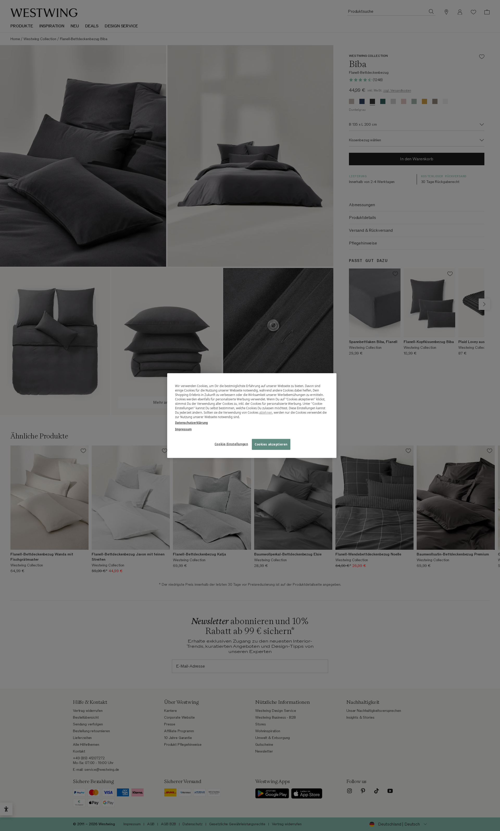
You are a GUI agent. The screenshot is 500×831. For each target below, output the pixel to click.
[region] (251, 415)
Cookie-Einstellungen (231, 444)
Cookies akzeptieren (271, 444)
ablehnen (265, 412)
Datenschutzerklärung (191, 422)
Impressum (183, 429)
